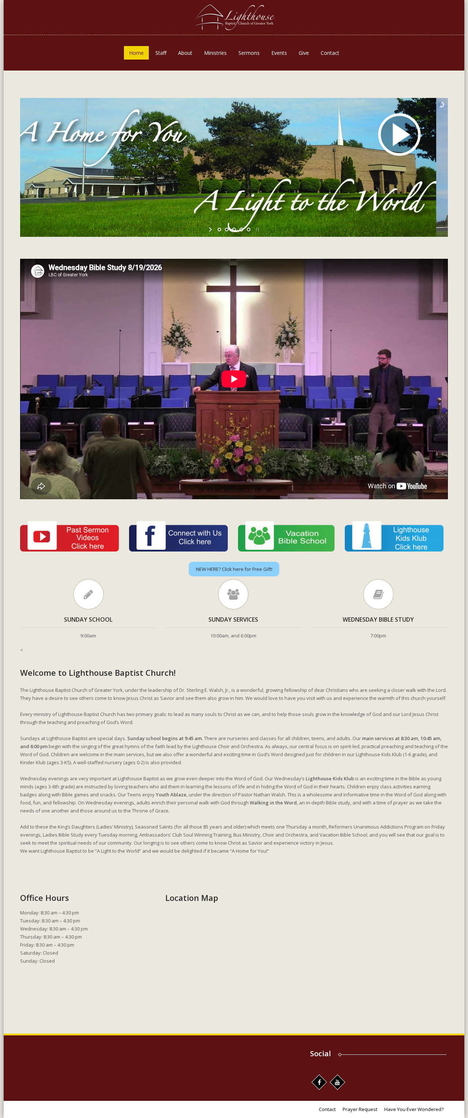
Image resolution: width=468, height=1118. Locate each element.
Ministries (215, 52)
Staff (160, 52)
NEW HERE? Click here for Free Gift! (234, 569)
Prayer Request (360, 1109)
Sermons (249, 52)
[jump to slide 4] (241, 229)
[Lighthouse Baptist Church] (234, 17)
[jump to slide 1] (219, 229)
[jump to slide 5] (248, 229)
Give (304, 52)
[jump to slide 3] (234, 229)
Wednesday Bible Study (378, 619)
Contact (330, 52)
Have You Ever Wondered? (414, 1109)
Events (279, 52)
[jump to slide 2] (226, 229)
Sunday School (88, 619)
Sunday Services (233, 619)
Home (136, 52)
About (185, 52)
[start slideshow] (211, 229)
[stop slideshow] (256, 229)
